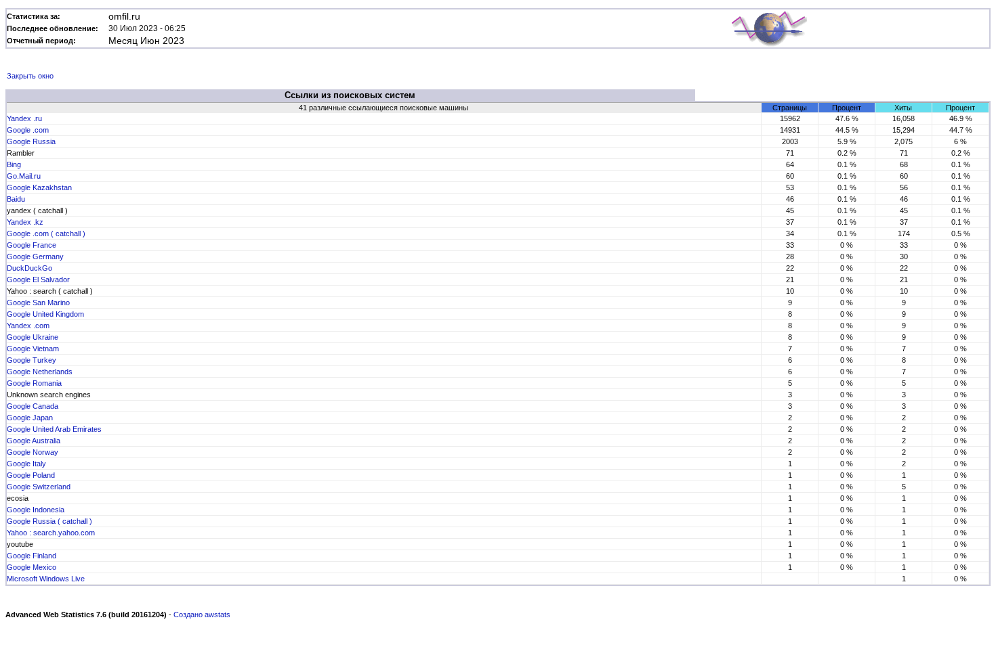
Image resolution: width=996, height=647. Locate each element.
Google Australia (33, 441)
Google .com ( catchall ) (46, 233)
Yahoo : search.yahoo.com (51, 533)
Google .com (28, 130)
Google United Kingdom (45, 314)
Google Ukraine (32, 337)
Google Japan (30, 418)
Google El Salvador (38, 279)
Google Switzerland (38, 487)
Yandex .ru (24, 118)
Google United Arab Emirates (54, 429)
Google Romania (34, 383)
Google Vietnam (33, 348)
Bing (14, 164)
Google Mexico (31, 567)
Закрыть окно (30, 76)
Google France (31, 245)
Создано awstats (201, 614)
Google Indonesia (35, 510)
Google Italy (26, 464)
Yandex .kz (25, 222)
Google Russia (31, 141)
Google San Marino (38, 302)
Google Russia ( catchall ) (49, 521)
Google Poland (31, 475)
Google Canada (32, 406)
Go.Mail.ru (24, 176)
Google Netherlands (39, 371)
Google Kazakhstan (39, 187)
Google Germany (35, 256)
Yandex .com (28, 325)
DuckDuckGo (29, 268)
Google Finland (31, 556)
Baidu (16, 199)
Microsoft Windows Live (46, 579)
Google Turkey (31, 360)
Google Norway (32, 452)
